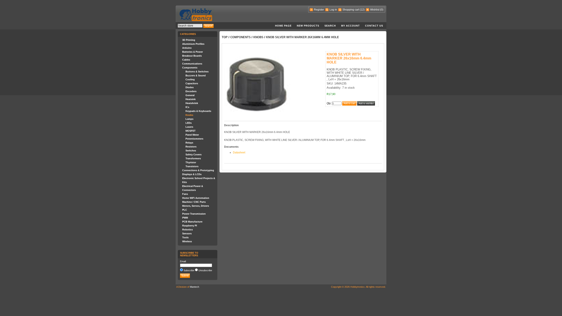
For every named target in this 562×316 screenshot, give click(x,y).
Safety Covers (194, 154)
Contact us (374, 25)
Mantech (194, 286)
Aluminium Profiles (193, 44)
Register (319, 9)
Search (330, 25)
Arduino (187, 48)
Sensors (187, 233)
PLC (184, 209)
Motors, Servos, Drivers (195, 206)
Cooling (190, 79)
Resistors (191, 146)
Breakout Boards (192, 55)
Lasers (189, 127)
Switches (191, 150)
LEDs (189, 123)
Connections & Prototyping (198, 170)
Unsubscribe (205, 270)
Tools (185, 237)
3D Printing (188, 40)
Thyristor (191, 162)
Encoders (191, 91)
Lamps (189, 119)
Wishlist (374, 9)
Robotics (187, 229)
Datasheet (239, 152)
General (190, 95)
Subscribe (189, 270)
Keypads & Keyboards (198, 111)
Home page (283, 25)
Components (189, 67)
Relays (189, 142)
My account (350, 25)
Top (225, 37)
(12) (362, 9)
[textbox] (190, 25)
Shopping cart (350, 9)
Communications (192, 63)
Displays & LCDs (192, 174)
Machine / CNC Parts (194, 202)
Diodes (190, 87)
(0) (381, 9)
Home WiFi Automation (195, 198)
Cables (186, 59)
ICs (187, 107)
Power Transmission (194, 213)
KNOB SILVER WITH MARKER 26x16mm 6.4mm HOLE (302, 37)
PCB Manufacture (192, 221)
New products (308, 25)
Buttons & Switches (197, 71)
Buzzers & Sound (196, 75)
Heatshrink (192, 103)
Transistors (192, 166)
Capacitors (192, 83)
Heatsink (191, 99)
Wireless (187, 241)
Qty (329, 103)
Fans (185, 194)
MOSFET (191, 130)
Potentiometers (194, 138)
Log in (333, 9)
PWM (185, 217)
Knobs (189, 115)
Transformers (193, 158)
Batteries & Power (192, 51)
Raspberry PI (189, 225)
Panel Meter (192, 134)
